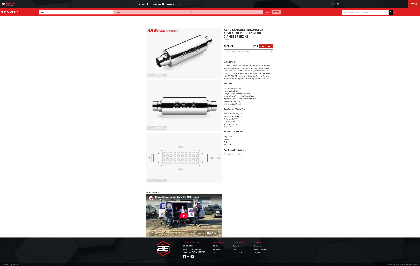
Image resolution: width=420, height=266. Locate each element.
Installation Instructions (234, 154)
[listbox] (76, 12)
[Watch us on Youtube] (192, 257)
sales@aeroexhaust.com (192, 249)
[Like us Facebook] (184, 257)
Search (276, 12)
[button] (142, 4)
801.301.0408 (188, 246)
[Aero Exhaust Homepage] (35, 4)
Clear (267, 12)
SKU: (225, 40)
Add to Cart (266, 46)
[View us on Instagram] (188, 257)
